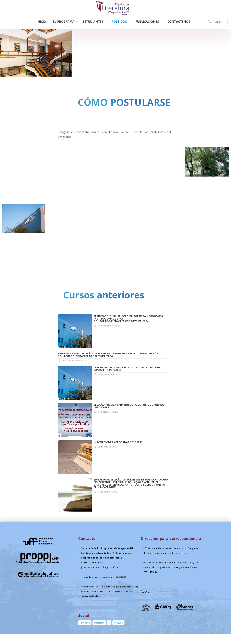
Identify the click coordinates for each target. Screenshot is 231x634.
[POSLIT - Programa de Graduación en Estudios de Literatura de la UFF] (113, 8)
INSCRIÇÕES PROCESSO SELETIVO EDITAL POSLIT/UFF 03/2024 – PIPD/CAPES (127, 368)
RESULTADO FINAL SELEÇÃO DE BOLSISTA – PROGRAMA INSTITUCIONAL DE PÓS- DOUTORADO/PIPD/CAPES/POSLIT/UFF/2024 (108, 355)
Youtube (118, 622)
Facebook (85, 622)
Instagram (99, 622)
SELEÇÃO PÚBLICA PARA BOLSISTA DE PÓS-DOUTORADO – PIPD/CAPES (130, 406)
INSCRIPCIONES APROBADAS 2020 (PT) (118, 442)
